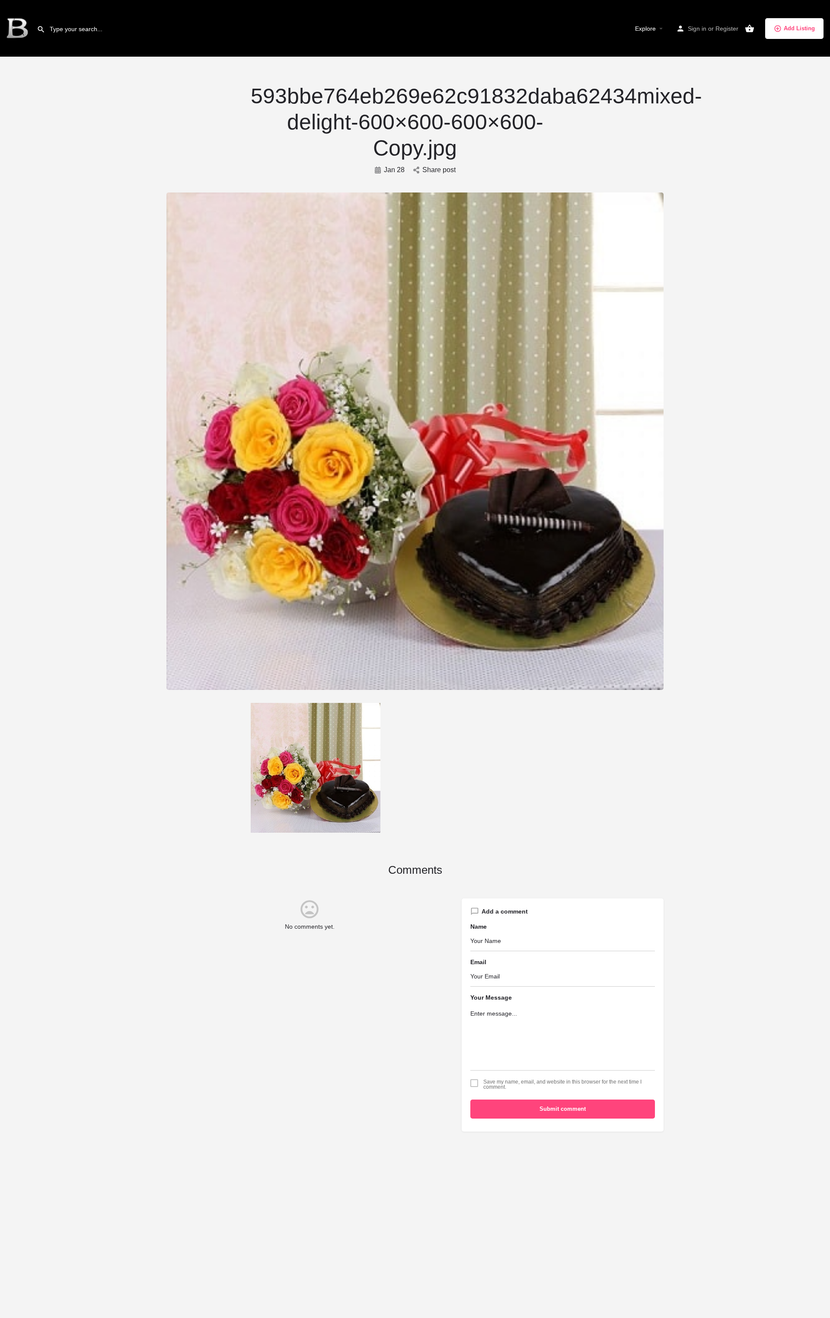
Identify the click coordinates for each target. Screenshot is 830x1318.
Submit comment (563, 1109)
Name (478, 926)
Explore (645, 28)
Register (726, 28)
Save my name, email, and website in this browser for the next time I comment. (562, 1084)
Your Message (491, 997)
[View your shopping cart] (749, 28)
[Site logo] (18, 28)
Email (478, 962)
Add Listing (799, 28)
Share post (439, 169)
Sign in (697, 28)
